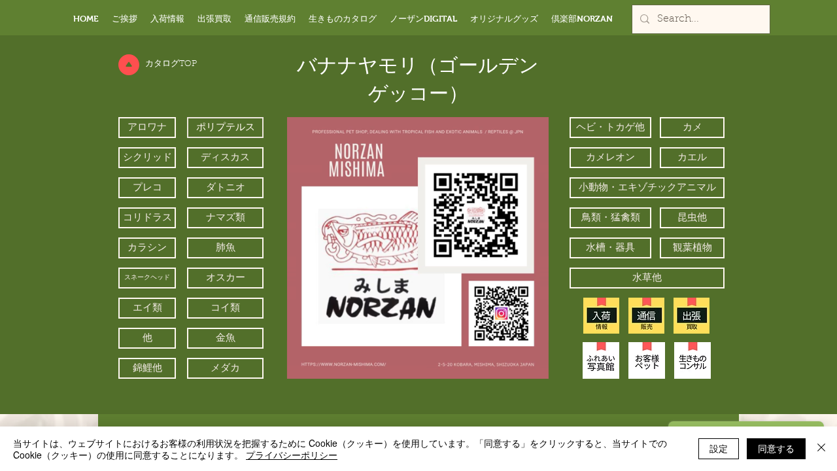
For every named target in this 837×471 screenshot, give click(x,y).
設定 (718, 448)
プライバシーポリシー (291, 454)
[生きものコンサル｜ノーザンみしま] (692, 360)
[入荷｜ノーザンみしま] (601, 316)
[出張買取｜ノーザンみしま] (691, 316)
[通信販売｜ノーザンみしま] (646, 316)
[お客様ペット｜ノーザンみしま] (646, 360)
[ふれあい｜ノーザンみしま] (601, 360)
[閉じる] (821, 449)
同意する (776, 448)
